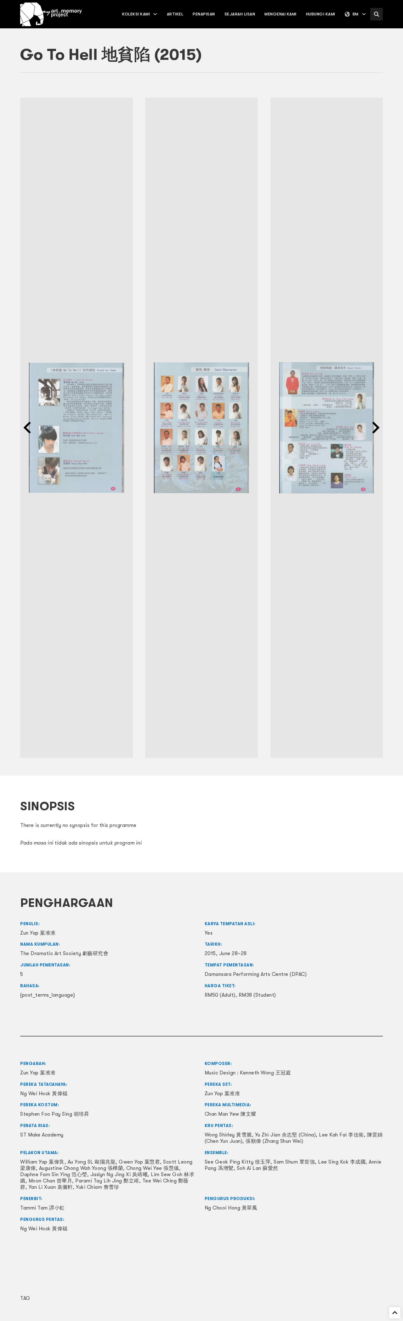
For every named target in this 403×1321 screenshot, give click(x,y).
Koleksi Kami (136, 14)
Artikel (175, 14)
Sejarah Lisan (239, 14)
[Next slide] (375, 428)
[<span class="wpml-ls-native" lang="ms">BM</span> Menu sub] (364, 14)
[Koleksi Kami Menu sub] (155, 14)
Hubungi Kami (320, 14)
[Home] (51, 14)
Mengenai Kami (280, 14)
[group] (76, 428)
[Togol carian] (376, 14)
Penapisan (204, 14)
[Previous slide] (28, 428)
